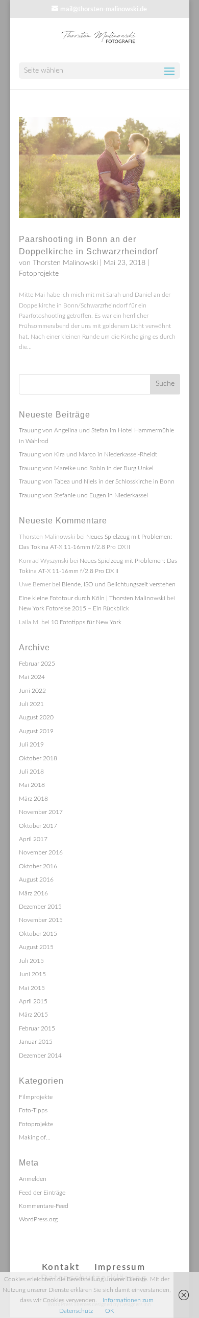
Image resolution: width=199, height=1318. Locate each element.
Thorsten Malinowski (65, 263)
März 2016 (33, 893)
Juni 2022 (32, 691)
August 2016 (36, 879)
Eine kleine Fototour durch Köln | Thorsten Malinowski (92, 598)
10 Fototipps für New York (86, 622)
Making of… (35, 1137)
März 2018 (33, 799)
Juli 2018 (31, 771)
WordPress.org (38, 1219)
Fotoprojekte (39, 273)
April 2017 (33, 839)
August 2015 (36, 947)
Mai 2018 (32, 785)
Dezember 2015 (40, 907)
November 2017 (41, 812)
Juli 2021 (31, 704)
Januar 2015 (36, 1042)
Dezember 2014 (40, 1055)
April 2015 (33, 1001)
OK (109, 1311)
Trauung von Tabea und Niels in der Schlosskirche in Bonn (97, 481)
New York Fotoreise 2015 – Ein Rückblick (74, 608)
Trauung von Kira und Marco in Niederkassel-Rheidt (88, 454)
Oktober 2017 (38, 826)
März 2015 (33, 1015)
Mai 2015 (32, 988)
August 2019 (36, 731)
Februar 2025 (37, 664)
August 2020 (36, 717)
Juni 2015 (32, 974)
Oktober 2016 (38, 866)
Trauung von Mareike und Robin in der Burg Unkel (86, 468)
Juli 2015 (31, 961)
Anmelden (32, 1179)
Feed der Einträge (42, 1193)
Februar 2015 (37, 1028)
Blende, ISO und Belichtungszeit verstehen (119, 584)
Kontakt (61, 1267)
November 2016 (41, 852)
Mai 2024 (32, 677)
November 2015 (41, 920)
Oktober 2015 (38, 934)
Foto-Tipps (33, 1110)
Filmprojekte (36, 1097)
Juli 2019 (31, 744)
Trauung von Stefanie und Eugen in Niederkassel (83, 495)
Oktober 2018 (38, 758)
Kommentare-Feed (43, 1206)
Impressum (119, 1267)
